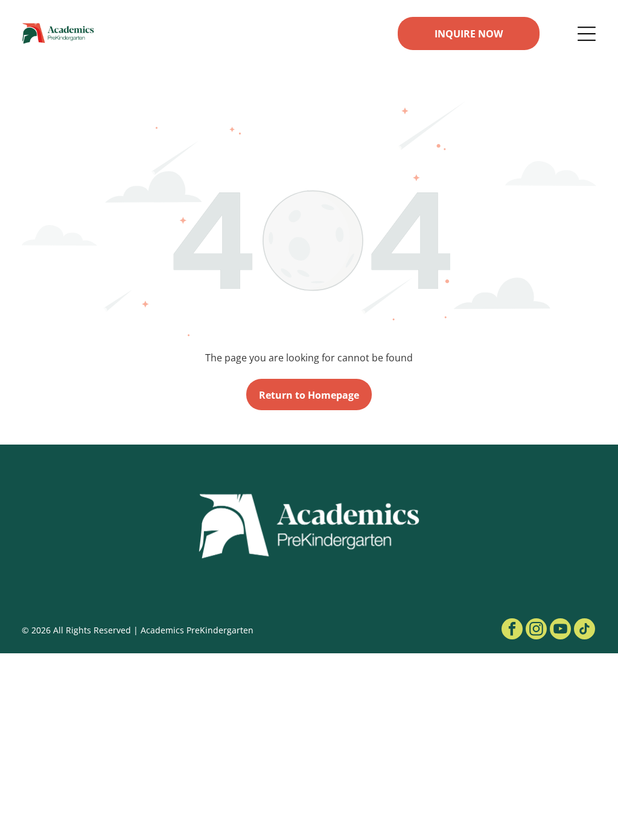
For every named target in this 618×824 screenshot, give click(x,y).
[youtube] (560, 630)
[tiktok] (584, 630)
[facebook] (512, 630)
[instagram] (536, 630)
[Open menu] (587, 34)
